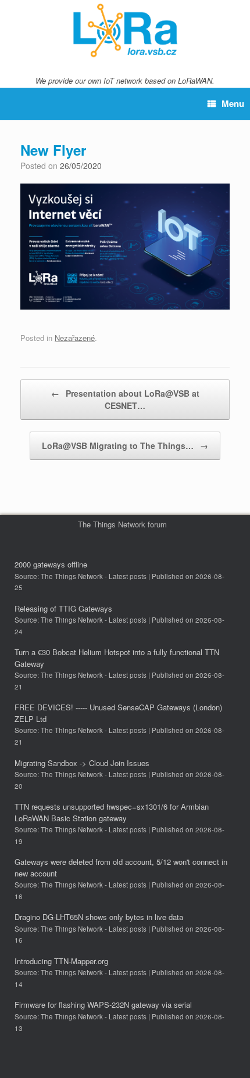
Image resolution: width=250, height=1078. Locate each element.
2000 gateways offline (51, 564)
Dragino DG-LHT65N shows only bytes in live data (99, 916)
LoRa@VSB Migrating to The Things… (125, 445)
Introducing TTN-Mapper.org (61, 960)
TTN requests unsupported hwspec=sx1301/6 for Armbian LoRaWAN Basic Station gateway (112, 812)
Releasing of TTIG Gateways (63, 608)
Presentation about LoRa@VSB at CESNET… (125, 399)
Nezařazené (75, 337)
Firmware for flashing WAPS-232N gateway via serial (103, 1004)
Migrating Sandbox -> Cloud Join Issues (82, 762)
